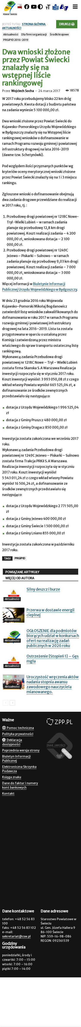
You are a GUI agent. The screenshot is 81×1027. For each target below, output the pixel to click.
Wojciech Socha (22, 91)
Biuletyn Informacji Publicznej (16, 758)
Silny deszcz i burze (43, 589)
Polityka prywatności (17, 734)
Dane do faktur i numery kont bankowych (20, 785)
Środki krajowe (59, 34)
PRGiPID (20, 558)
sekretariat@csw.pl (16, 936)
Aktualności (10, 34)
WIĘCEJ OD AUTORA (19, 578)
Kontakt (8, 793)
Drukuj (65, 24)
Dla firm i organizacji (34, 34)
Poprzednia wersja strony (21, 750)
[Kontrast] (40, 6)
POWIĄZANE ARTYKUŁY (22, 572)
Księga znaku (11, 777)
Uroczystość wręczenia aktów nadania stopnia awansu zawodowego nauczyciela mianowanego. (53, 684)
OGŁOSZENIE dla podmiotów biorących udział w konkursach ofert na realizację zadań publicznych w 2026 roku (53, 638)
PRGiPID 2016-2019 (15, 39)
